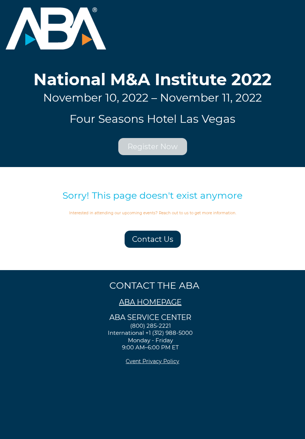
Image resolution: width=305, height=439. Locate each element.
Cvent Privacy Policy (152, 361)
